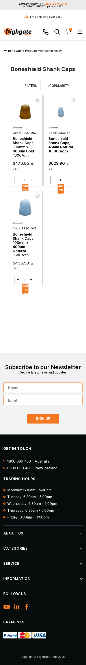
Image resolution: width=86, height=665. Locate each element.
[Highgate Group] (17, 32)
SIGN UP (43, 418)
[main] (43, 192)
